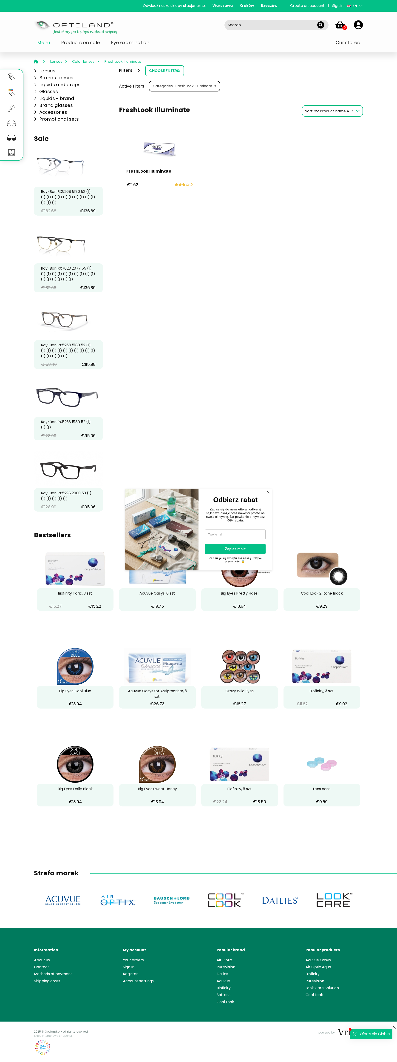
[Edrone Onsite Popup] (198, 531)
